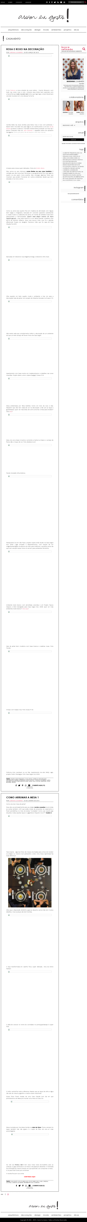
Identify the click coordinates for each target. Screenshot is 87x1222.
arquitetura (13, 30)
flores (16, 780)
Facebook (49, 2)
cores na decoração (39, 779)
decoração (26, 30)
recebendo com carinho (31, 1182)
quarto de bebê (73, 176)
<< (2, 1194)
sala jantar (36, 781)
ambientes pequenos (69, 153)
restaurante (21, 781)
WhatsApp (64, 2)
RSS (58, 2)
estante (77, 164)
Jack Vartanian (28, 130)
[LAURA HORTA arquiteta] (79, 106)
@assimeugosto (74, 193)
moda (46, 30)
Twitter (55, 2)
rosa (26, 781)
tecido (14, 782)
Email (26, 785)
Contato (19, 2)
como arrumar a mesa (35, 1181)
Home (3, 2)
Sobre (10, 2)
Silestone (43, 781)
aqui (11, 411)
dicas (76, 30)
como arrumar (23, 1181)
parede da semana (74, 173)
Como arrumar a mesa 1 (22, 797)
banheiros (70, 154)
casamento (28, 779)
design (37, 30)
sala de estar (67, 180)
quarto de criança (76, 178)
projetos (67, 30)
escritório (71, 164)
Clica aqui (25, 609)
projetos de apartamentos (72, 175)
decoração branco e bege (72, 163)
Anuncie (28, 2)
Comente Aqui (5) (38, 1185)
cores (71, 158)
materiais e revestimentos (71, 168)
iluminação (67, 166)
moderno (66, 170)
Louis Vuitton (30, 780)
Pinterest (52, 2)
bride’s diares (40, 168)
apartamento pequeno (17, 779)
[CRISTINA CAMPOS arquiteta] (68, 106)
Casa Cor (72, 156)
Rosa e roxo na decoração (25, 49)
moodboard (73, 170)
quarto (14, 781)
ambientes (56, 30)
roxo (30, 781)
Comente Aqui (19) (38, 785)
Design (65, 164)
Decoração (10, 780)
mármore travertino (70, 171)
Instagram (47, 2)
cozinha (74, 159)
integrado (22, 780)
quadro (8, 781)
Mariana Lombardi (40, 780)
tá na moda (76, 180)
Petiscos (13, 90)
